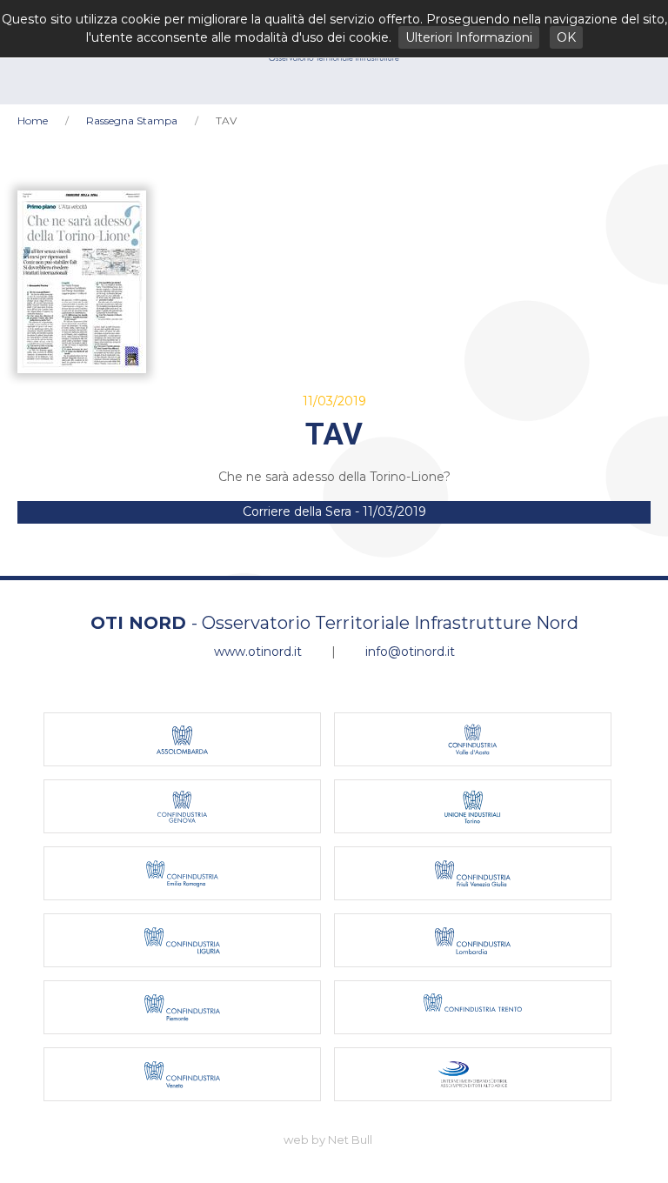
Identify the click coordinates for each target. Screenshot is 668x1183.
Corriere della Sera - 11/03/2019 (334, 511)
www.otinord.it (258, 651)
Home (32, 120)
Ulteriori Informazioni (468, 37)
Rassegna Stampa (131, 120)
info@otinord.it (410, 651)
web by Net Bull (328, 1139)
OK (566, 37)
